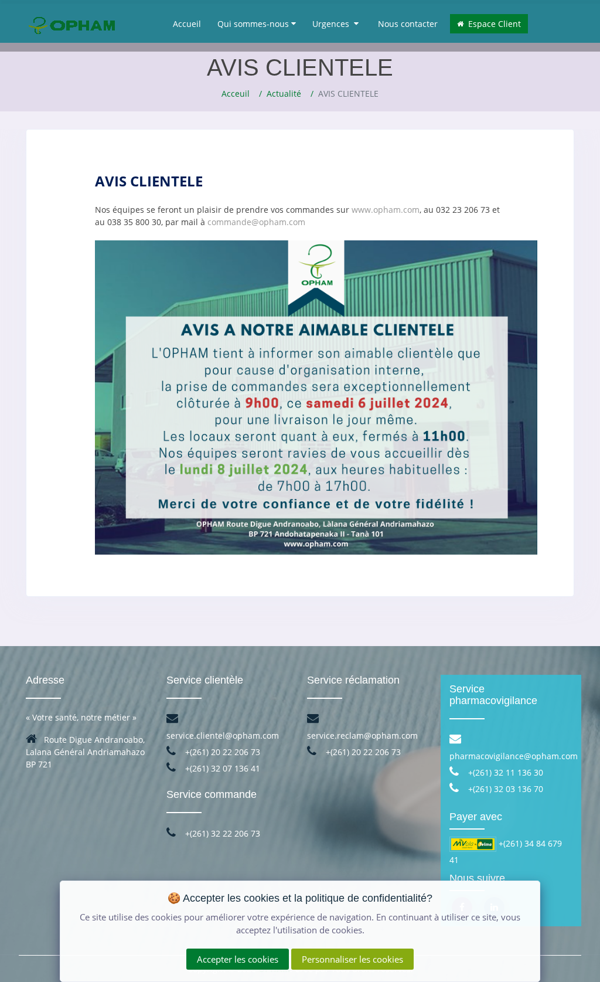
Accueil (187, 23)
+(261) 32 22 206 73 (221, 833)
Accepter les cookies (237, 959)
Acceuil (235, 93)
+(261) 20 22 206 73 (221, 751)
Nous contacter (408, 23)
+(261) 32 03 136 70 (504, 788)
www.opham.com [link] (386, 209)
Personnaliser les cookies (352, 959)
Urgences (333, 23)
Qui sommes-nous (254, 23)
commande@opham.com (256, 221)
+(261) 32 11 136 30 (504, 772)
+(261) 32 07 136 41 (221, 768)
